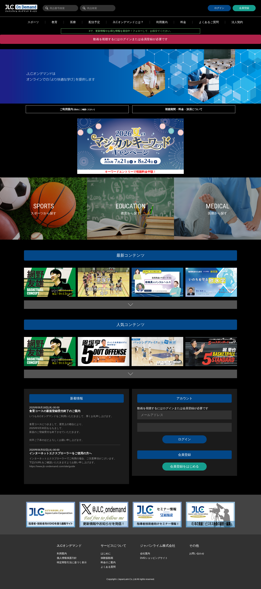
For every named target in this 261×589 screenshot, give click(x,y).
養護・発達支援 (166, 293)
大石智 (177, 293)
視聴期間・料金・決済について (183, 109)
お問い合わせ (196, 553)
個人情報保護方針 (67, 557)
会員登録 (244, 8)
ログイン (219, 8)
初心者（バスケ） (196, 364)
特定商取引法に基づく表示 (72, 562)
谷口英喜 (192, 295)
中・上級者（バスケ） (37, 295)
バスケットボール (35, 292)
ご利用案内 (77, 109)
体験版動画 (107, 557)
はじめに (106, 553)
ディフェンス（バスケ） (54, 292)
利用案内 (62, 553)
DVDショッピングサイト (154, 557)
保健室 (156, 293)
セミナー (149, 293)
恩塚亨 (110, 295)
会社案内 (145, 553)
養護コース (140, 293)
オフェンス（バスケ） (107, 361)
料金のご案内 (108, 562)
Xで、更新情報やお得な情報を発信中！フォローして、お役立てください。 (130, 30)
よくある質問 (108, 566)
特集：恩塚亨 (119, 295)
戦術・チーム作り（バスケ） (60, 295)
